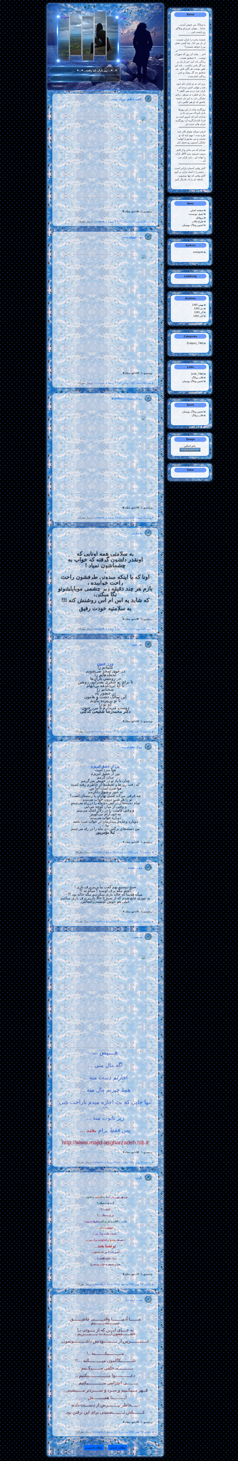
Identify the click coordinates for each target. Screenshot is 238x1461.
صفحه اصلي (196, 210)
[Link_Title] (197, 373)
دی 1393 (199, 308)
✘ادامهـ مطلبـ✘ (130, 211)
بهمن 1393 (198, 304)
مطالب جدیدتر (117, 1447)
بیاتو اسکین (190, 445)
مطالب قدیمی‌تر (93, 1447)
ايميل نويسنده (196, 214)
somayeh (198, 252)
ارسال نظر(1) (85, 629)
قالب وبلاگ (198, 377)
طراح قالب (197, 221)
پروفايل (199, 217)
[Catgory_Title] (195, 343)
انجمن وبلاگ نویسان (192, 225)
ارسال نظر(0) (85, 221)
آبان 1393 (198, 315)
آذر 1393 (199, 312)
